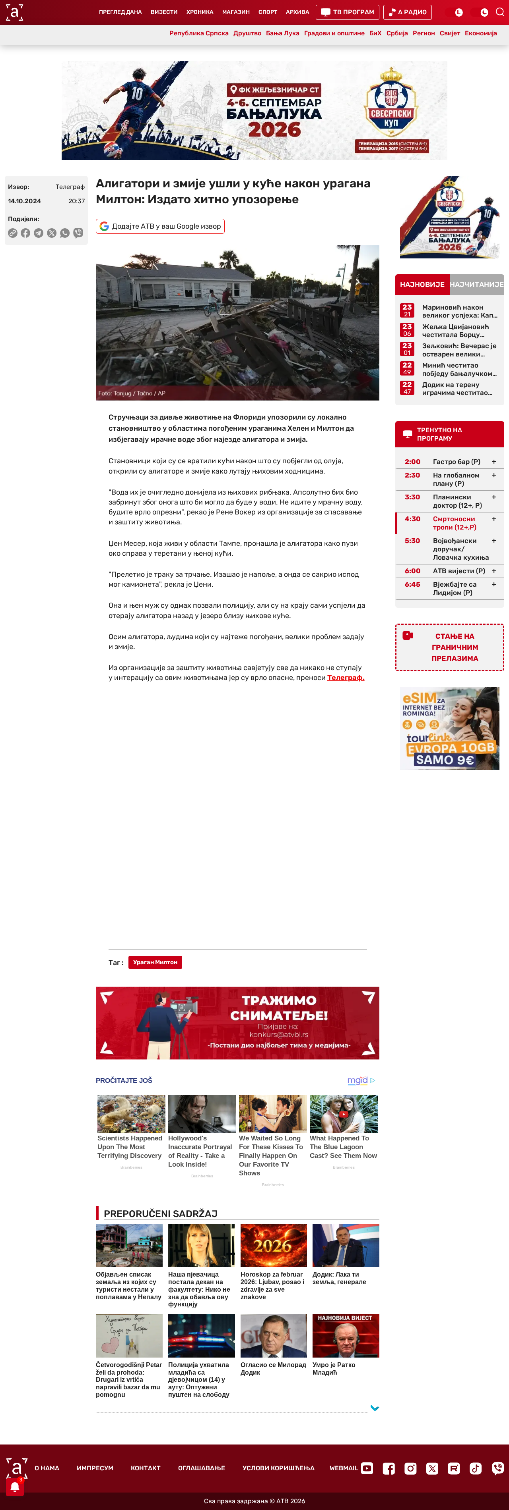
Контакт (146, 1468)
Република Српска (199, 33)
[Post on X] (52, 233)
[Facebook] (389, 1468)
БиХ (375, 33)
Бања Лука (282, 33)
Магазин (236, 12)
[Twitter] (432, 1468)
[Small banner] (449, 217)
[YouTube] (367, 1468)
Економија (481, 33)
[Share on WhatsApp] (65, 233)
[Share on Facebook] (26, 233)
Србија (397, 33)
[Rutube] (454, 1468)
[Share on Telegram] (39, 233)
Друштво (247, 33)
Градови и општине (334, 33)
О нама (47, 1468)
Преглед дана (120, 12)
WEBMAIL (344, 1468)
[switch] (454, 12)
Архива (297, 12)
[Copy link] (12, 233)
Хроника (200, 12)
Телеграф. (346, 677)
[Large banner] (254, 110)
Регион (424, 33)
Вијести (164, 12)
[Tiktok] (476, 1468)
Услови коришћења (279, 1468)
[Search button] (499, 12)
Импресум (95, 1468)
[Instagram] (410, 1468)
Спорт (267, 12)
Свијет (450, 33)
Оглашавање (201, 1468)
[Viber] (498, 1468)
